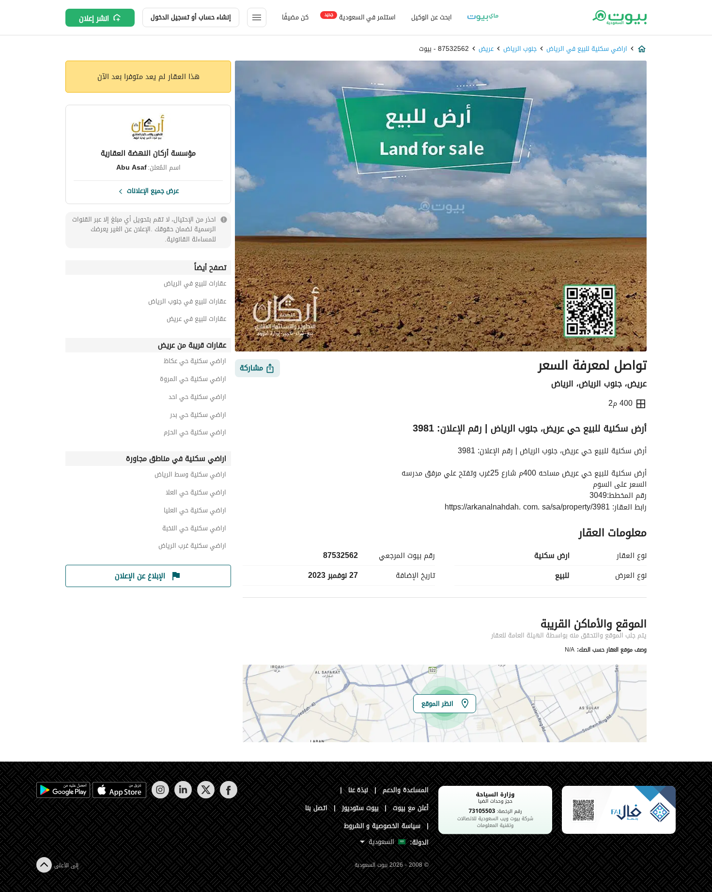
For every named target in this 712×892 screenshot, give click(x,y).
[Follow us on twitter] (206, 796)
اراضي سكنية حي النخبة (194, 530)
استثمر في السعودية (360, 17)
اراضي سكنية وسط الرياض (190, 476)
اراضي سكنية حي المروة (193, 380)
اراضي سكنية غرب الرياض (192, 547)
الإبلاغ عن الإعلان (140, 576)
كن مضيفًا (295, 17)
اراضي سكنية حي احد (197, 398)
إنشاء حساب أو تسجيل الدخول (191, 17)
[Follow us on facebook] (228, 796)
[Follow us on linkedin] (183, 796)
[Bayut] (618, 17)
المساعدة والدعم (406, 789)
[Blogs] (483, 17)
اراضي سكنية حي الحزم (195, 434)
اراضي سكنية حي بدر (198, 416)
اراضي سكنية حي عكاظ (195, 362)
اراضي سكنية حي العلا (196, 494)
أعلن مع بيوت (411, 807)
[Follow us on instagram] (160, 796)
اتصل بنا (316, 807)
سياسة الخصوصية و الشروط (382, 825)
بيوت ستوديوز (360, 807)
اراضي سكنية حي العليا (195, 512)
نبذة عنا (358, 789)
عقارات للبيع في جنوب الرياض (187, 303)
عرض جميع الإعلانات (153, 190)
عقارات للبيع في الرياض (195, 285)
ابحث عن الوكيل (431, 17)
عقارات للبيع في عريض (196, 320)
